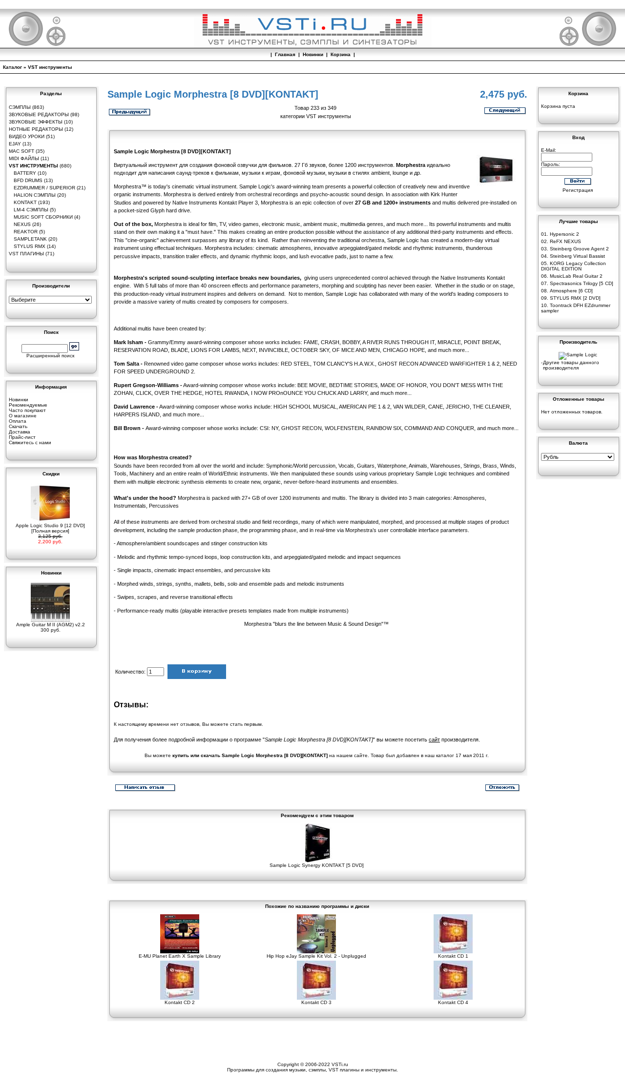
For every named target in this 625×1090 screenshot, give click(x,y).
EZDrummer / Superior (44, 187)
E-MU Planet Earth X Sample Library (180, 956)
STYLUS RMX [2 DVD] (575, 298)
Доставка (19, 431)
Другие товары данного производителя (571, 365)
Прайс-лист (22, 437)
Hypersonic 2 (564, 234)
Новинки (313, 54)
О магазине (23, 415)
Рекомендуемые (28, 405)
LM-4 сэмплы (31, 209)
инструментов (375, 165)
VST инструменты (50, 67)
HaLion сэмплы (35, 195)
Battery (25, 173)
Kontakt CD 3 (316, 1002)
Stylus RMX (29, 246)
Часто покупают (27, 410)
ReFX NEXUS (565, 241)
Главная (285, 54)
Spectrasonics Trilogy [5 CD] (581, 283)
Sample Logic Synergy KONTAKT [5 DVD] (317, 865)
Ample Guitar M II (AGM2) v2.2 (50, 624)
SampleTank (30, 239)
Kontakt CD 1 (453, 956)
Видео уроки (26, 136)
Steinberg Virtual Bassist (577, 256)
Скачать (18, 426)
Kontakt (25, 202)
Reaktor (26, 231)
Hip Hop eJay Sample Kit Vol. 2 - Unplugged (316, 956)
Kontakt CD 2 (180, 1002)
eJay (15, 143)
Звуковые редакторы (39, 114)
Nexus (22, 224)
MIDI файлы (24, 158)
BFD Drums (28, 180)
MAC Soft (21, 151)
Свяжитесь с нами (30, 442)
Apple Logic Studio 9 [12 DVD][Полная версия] (50, 528)
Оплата (17, 421)
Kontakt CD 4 (453, 1002)
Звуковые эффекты (35, 121)
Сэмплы (20, 107)
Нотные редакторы (36, 129)
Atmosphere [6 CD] (571, 290)
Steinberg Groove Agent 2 (579, 248)
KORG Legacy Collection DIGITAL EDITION (573, 266)
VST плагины (26, 253)
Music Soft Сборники (43, 217)
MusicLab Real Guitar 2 (576, 276)
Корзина (341, 54)
